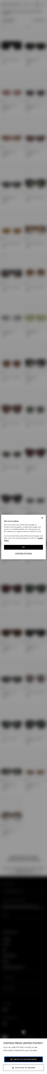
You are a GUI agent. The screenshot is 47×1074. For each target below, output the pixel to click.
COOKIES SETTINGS (23, 553)
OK (23, 547)
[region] (23, 537)
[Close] (23, 1032)
